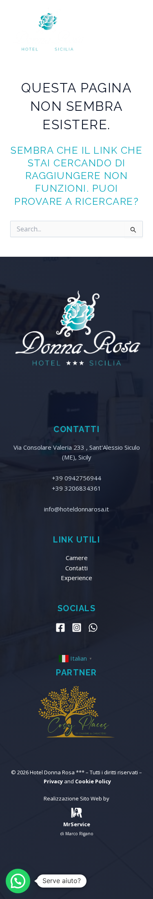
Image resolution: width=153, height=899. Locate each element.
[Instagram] (77, 627)
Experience (76, 578)
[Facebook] (60, 627)
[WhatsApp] (93, 627)
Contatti (76, 568)
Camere (77, 558)
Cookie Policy (93, 781)
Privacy (53, 781)
